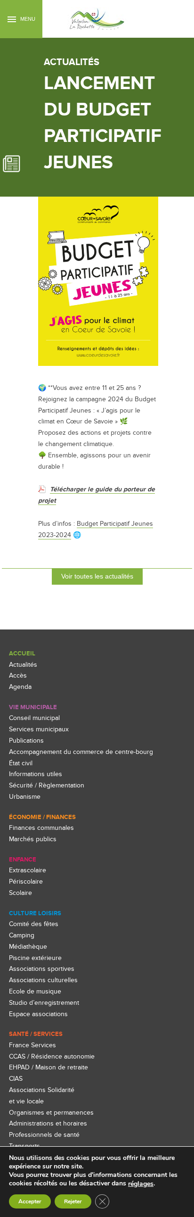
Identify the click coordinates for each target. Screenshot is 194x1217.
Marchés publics (33, 839)
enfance (22, 859)
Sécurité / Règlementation (46, 785)
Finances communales (41, 828)
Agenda (20, 687)
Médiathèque (28, 947)
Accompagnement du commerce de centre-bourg (81, 752)
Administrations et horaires (48, 1123)
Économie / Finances (42, 817)
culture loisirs (35, 913)
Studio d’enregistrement (44, 1003)
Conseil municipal (34, 718)
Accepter (29, 1201)
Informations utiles (35, 774)
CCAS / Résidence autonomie (52, 1056)
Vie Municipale (33, 707)
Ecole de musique (35, 991)
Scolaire (20, 893)
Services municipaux (39, 729)
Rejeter (73, 1201)
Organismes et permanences (51, 1113)
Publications (26, 741)
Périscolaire (26, 882)
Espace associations (38, 1014)
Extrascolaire (27, 870)
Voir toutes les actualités (97, 576)
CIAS (16, 1079)
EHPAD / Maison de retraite (48, 1067)
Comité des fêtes (33, 924)
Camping (21, 935)
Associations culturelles (43, 980)
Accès (18, 675)
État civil (20, 763)
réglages (141, 1184)
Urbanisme (24, 797)
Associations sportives (41, 969)
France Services (32, 1045)
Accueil (22, 653)
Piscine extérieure (35, 958)
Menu (27, 19)
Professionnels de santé (44, 1135)
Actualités (23, 665)
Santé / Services (36, 1034)
